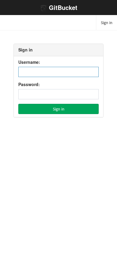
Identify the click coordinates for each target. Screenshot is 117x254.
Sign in (106, 22)
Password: (29, 84)
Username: (29, 62)
